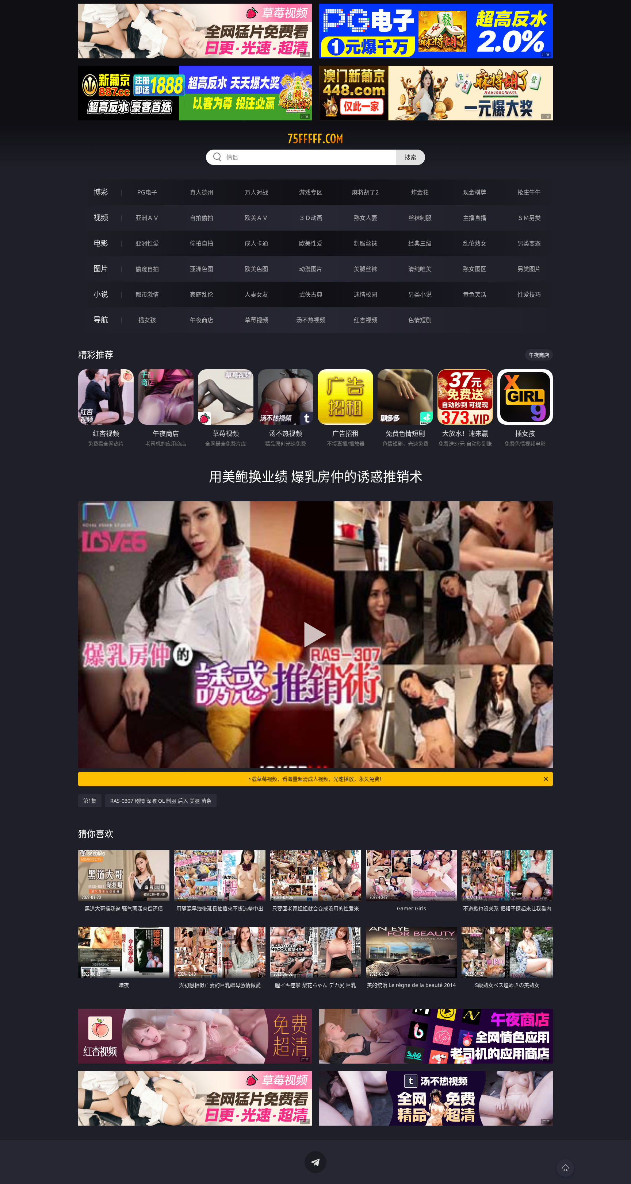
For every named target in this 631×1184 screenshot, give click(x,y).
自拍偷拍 (201, 218)
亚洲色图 (201, 269)
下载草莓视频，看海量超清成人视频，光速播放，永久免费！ (315, 778)
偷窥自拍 (147, 269)
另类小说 (420, 294)
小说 (100, 294)
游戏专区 (310, 192)
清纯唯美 (420, 269)
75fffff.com (315, 138)
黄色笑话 (474, 294)
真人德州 (201, 192)
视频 (100, 218)
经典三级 (420, 243)
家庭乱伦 (201, 294)
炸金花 (420, 192)
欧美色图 (256, 269)
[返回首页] (565, 1168)
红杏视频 (365, 320)
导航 (100, 320)
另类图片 (529, 269)
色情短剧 (420, 320)
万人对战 (256, 192)
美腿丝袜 (365, 269)
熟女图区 (474, 269)
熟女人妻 (365, 218)
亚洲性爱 (147, 243)
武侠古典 (310, 294)
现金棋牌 (474, 192)
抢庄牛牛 (529, 192)
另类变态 (529, 243)
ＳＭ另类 (529, 218)
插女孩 (147, 320)
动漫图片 (310, 269)
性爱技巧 (529, 294)
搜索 (410, 157)
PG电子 (147, 192)
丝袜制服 (420, 218)
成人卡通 (256, 243)
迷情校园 (365, 294)
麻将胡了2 (365, 192)
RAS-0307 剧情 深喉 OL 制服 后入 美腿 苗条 (160, 800)
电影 (100, 243)
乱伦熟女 (474, 243)
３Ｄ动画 (310, 218)
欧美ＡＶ (256, 218)
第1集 (89, 800)
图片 (100, 269)
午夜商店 (201, 320)
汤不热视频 (310, 320)
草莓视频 (256, 320)
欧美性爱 (310, 243)
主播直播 (474, 218)
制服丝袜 (365, 243)
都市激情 (147, 294)
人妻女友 (256, 294)
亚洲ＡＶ (147, 218)
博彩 (100, 192)
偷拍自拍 (201, 243)
